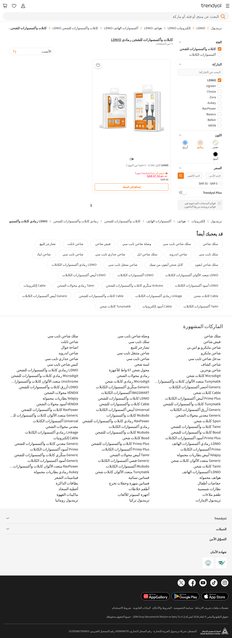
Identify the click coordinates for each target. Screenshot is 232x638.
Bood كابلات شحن (135, 438)
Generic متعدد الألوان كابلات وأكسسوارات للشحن (43, 415)
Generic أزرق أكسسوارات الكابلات (195, 409)
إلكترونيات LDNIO (179, 28)
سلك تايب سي (208, 254)
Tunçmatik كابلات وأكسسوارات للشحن (192, 404)
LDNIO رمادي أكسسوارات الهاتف (196, 443)
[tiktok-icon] (214, 583)
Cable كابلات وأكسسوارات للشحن (101, 296)
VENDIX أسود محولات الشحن (57, 404)
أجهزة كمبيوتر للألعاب (133, 494)
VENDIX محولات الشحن (61, 392)
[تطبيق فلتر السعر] (181, 176)
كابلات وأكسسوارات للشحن (122, 221)
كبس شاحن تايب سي (62, 364)
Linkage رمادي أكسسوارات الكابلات (158, 296)
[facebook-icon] (192, 583)
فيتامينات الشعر (66, 477)
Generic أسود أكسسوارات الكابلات (52, 460)
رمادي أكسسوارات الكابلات (129, 426)
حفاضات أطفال (209, 483)
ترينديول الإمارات (208, 500)
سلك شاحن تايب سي (177, 244)
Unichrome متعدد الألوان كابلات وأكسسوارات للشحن (43, 381)
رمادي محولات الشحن (133, 375)
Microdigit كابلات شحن (203, 375)
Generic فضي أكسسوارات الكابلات (123, 460)
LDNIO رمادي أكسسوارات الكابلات (74, 265)
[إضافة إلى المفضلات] (98, 65)
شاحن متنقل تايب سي (123, 265)
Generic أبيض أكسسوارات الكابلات (44, 296)
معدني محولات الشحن (62, 426)
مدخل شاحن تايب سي (204, 358)
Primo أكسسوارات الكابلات (200, 449)
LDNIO (200, 28)
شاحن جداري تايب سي (110, 254)
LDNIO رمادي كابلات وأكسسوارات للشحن (47, 370)
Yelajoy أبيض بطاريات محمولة (199, 455)
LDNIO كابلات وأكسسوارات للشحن (123, 398)
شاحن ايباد (44, 254)
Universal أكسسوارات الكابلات (55, 421)
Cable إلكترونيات (35, 285)
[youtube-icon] (203, 583)
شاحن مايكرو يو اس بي (204, 347)
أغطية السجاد (68, 489)
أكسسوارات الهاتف (158, 221)
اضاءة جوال (69, 347)
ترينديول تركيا (139, 500)
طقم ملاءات (211, 494)
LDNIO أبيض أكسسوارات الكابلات (84, 275)
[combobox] (31, 51)
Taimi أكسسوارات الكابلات (201, 306)
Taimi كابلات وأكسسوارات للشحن (196, 426)
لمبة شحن (141, 364)
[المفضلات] (14, 6)
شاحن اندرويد (178, 254)
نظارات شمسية (209, 489)
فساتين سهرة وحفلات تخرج (129, 483)
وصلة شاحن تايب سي (136, 244)
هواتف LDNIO (153, 28)
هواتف (181, 221)
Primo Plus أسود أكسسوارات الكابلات (193, 438)
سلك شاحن (210, 244)
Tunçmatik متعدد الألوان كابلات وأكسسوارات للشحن (186, 381)
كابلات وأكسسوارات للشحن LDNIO (75, 28)
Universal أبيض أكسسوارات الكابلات (122, 409)
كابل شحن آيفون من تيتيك (166, 265)
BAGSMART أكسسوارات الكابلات (125, 392)
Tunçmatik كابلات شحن (115, 306)
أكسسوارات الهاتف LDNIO (121, 28)
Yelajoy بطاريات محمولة (60, 398)
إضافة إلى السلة (131, 187)
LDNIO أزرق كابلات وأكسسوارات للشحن (48, 387)
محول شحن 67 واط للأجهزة (129, 370)
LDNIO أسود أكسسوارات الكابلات (196, 285)
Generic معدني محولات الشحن (198, 415)
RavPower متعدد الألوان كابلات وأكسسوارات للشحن (43, 466)
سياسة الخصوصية (183, 607)
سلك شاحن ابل (147, 254)
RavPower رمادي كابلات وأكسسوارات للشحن (115, 421)
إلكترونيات (198, 221)
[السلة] (5, 6)
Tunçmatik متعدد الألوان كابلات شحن (122, 472)
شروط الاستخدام (121, 607)
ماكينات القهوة (67, 494)
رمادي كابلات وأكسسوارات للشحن (75, 221)
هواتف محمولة (210, 477)
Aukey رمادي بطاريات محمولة (56, 472)
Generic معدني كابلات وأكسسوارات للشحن (46, 443)
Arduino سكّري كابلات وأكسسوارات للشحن (134, 285)
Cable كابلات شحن (206, 296)
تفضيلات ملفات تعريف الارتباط (211, 607)
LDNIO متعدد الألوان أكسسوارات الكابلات (191, 275)
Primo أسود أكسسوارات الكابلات (54, 449)
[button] (200, 42)
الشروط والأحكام (162, 607)
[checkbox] (215, 144)
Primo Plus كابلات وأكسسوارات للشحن (120, 443)
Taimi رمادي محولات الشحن (75, 285)
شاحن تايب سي (73, 254)
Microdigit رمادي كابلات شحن (127, 381)
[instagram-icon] (224, 583)
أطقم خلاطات (138, 489)
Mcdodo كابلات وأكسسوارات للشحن (122, 432)
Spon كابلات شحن (207, 421)
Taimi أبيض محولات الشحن (129, 455)
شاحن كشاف (211, 364)
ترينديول (216, 28)
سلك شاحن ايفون (206, 265)
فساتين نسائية (138, 477)
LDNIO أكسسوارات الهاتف (201, 472)
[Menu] (226, 6)
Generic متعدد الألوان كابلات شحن (196, 460)
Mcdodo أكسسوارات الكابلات (127, 466)
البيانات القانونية (142, 607)
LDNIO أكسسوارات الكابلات (135, 275)
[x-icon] (181, 583)
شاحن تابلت (75, 244)
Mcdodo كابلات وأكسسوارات (127, 415)
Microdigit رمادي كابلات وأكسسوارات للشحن (44, 375)
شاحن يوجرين (210, 370)
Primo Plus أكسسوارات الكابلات (125, 449)
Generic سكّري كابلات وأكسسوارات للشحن (46, 455)
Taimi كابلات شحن (207, 466)
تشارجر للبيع (48, 244)
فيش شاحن (103, 244)
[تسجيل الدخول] (23, 6)
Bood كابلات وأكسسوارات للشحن (196, 432)
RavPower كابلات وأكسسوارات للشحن (49, 409)
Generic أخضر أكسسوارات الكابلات (195, 387)
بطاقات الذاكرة (67, 483)
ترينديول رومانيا (66, 500)
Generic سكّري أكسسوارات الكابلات (122, 387)
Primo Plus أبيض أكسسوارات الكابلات (193, 398)
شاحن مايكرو (211, 353)
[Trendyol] (211, 6)
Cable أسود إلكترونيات (157, 306)
